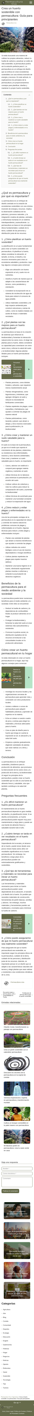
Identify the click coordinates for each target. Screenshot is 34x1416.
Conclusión (11, 146)
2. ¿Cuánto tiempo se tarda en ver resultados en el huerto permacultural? (17, 160)
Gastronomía (7, 1345)
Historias (6, 1348)
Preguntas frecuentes (15, 149)
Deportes (6, 1329)
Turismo (5, 1388)
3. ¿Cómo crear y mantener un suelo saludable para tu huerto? (18, 120)
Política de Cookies (20, 1411)
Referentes (6, 1368)
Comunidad (7, 1325)
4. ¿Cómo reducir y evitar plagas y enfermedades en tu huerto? (18, 127)
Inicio (3, 1411)
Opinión (5, 1364)
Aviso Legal (9, 1411)
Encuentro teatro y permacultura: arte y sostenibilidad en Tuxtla (9, 994)
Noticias (5, 1360)
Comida (5, 1321)
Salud (5, 1372)
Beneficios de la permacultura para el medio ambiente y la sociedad (17, 136)
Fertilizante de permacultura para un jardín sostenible (25, 994)
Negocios (6, 1356)
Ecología (6, 1333)
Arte (4, 1313)
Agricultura (6, 1309)
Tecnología (6, 1380)
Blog (4, 1317)
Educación (6, 1337)
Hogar (5, 1352)
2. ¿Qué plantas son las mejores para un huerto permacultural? (17, 112)
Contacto (21, 1413)
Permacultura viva (11, 23)
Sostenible (6, 1376)
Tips (4, 1384)
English (5, 1341)
